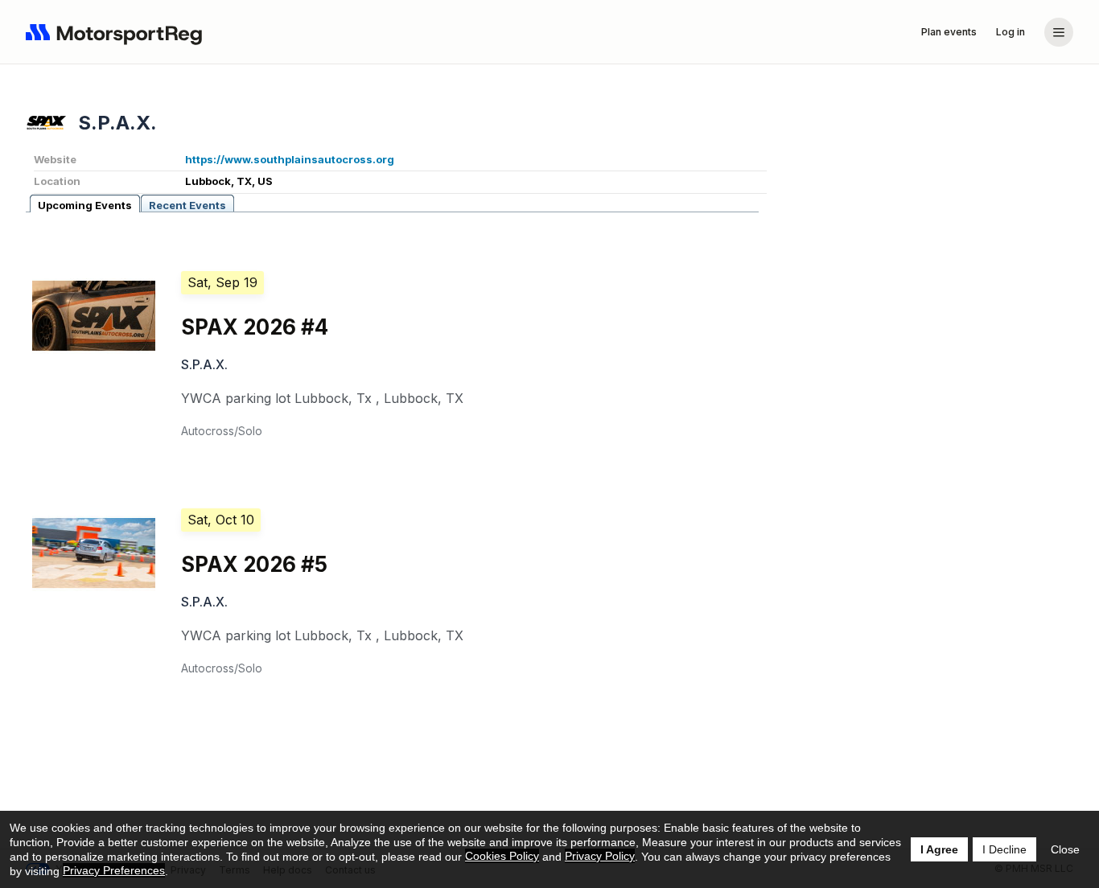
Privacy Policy (600, 855)
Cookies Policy (502, 855)
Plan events (949, 32)
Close (1065, 849)
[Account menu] (1058, 32)
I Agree (939, 849)
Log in (1010, 32)
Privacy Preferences (114, 870)
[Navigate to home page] (117, 32)
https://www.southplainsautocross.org (289, 159)
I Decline (1004, 849)
